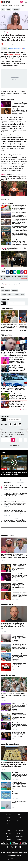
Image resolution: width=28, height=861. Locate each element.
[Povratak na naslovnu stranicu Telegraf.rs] (5, 2)
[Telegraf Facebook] (7, 847)
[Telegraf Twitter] (11, 847)
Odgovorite (5, 440)
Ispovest (17, 294)
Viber (2, 280)
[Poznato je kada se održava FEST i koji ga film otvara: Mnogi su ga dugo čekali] (14, 684)
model (22, 294)
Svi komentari (14, 445)
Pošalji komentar (17, 303)
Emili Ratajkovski (13, 54)
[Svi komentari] (10, 424)
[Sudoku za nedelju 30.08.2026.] (6, 795)
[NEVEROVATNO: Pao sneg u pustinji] (6, 805)
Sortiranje (4, 424)
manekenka (15, 290)
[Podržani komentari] (15, 424)
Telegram (8, 280)
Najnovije (7, 536)
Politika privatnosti (11, 855)
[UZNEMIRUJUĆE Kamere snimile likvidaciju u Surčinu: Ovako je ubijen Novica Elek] (6, 235)
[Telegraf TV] (20, 847)
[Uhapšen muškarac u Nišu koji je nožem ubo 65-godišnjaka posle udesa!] (6, 667)
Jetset (2, 32)
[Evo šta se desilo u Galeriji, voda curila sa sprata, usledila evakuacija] (14, 462)
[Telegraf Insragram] (16, 847)
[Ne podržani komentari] (19, 424)
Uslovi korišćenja (4, 284)
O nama (3, 852)
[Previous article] (1, 430)
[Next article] (27, 430)
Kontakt (19, 855)
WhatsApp (24, 278)
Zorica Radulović (8, 44)
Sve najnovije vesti (14, 529)
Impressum (15, 852)
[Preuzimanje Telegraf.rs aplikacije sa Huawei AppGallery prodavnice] (23, 843)
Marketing (8, 852)
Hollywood (8, 32)
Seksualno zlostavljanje (7, 294)
